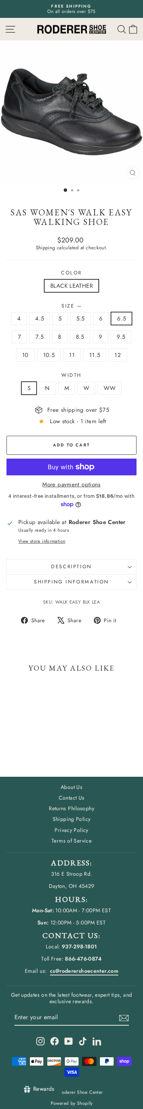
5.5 (80, 318)
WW (110, 388)
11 (72, 355)
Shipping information (71, 581)
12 (117, 355)
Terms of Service (71, 840)
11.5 (94, 355)
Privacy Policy (71, 830)
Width (71, 375)
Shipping (45, 247)
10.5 (49, 355)
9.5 (121, 337)
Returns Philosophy (71, 808)
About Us (71, 787)
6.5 (121, 318)
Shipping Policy (72, 819)
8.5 (80, 337)
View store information (41, 541)
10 (25, 355)
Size (71, 306)
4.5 (39, 318)
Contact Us (72, 797)
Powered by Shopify (72, 1103)
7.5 (39, 337)
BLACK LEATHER (71, 286)
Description (71, 566)
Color (71, 273)
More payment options (71, 484)
